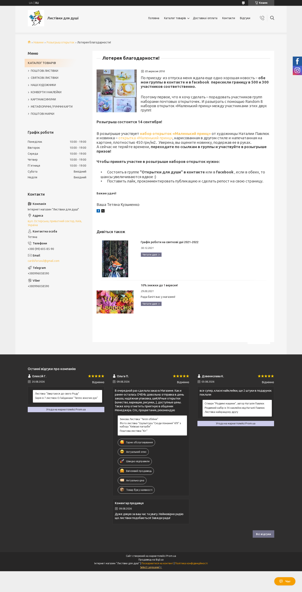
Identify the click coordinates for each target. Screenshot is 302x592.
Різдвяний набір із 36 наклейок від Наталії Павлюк (235, 407)
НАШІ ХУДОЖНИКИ (43, 85)
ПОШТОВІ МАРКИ (42, 113)
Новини (38, 42)
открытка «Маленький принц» (145, 138)
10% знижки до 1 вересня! (159, 285)
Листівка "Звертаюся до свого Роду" (57, 393)
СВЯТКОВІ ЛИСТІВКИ (44, 77)
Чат (287, 581)
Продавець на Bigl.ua (151, 559)
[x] (103, 211)
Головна (153, 18)
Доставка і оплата (205, 18)
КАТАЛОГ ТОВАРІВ (42, 63)
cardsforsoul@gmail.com (43, 260)
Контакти (228, 18)
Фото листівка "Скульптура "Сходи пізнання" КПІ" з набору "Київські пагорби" (150, 425)
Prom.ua (171, 556)
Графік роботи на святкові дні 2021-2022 (169, 242)
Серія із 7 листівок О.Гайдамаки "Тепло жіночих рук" (66, 398)
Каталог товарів (175, 18)
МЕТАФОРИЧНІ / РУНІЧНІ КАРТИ (52, 106)
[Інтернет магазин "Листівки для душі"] (36, 18)
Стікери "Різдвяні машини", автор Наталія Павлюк (234, 403)
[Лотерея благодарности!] (117, 91)
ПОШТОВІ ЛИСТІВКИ (44, 70)
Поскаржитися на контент (157, 563)
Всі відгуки (263, 534)
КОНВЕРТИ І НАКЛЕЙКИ (46, 92)
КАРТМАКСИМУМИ (43, 99)
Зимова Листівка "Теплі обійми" (139, 419)
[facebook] (98, 211)
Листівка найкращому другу (221, 412)
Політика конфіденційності (191, 563)
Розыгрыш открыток (60, 42)
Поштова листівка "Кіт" (134, 430)
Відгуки (245, 18)
